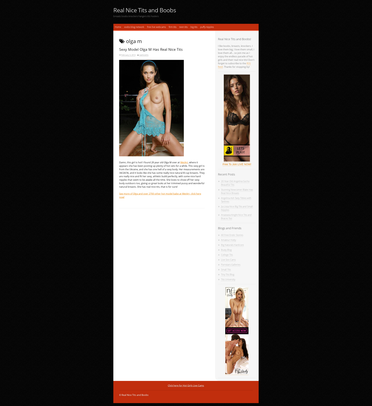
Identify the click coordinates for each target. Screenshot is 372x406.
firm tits (172, 27)
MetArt (184, 162)
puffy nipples (207, 27)
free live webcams (156, 27)
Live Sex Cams (228, 259)
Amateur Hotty (228, 240)
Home (118, 27)
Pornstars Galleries (230, 264)
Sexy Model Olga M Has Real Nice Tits (151, 49)
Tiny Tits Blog (227, 274)
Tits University (228, 279)
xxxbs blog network (134, 27)
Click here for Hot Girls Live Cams (186, 385)
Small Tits (226, 269)
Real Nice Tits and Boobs (144, 10)
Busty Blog (226, 249)
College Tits (227, 254)
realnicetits (144, 55)
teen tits (183, 27)
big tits (194, 27)
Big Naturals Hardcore (232, 244)
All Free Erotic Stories (232, 235)
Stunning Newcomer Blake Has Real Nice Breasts (237, 191)
